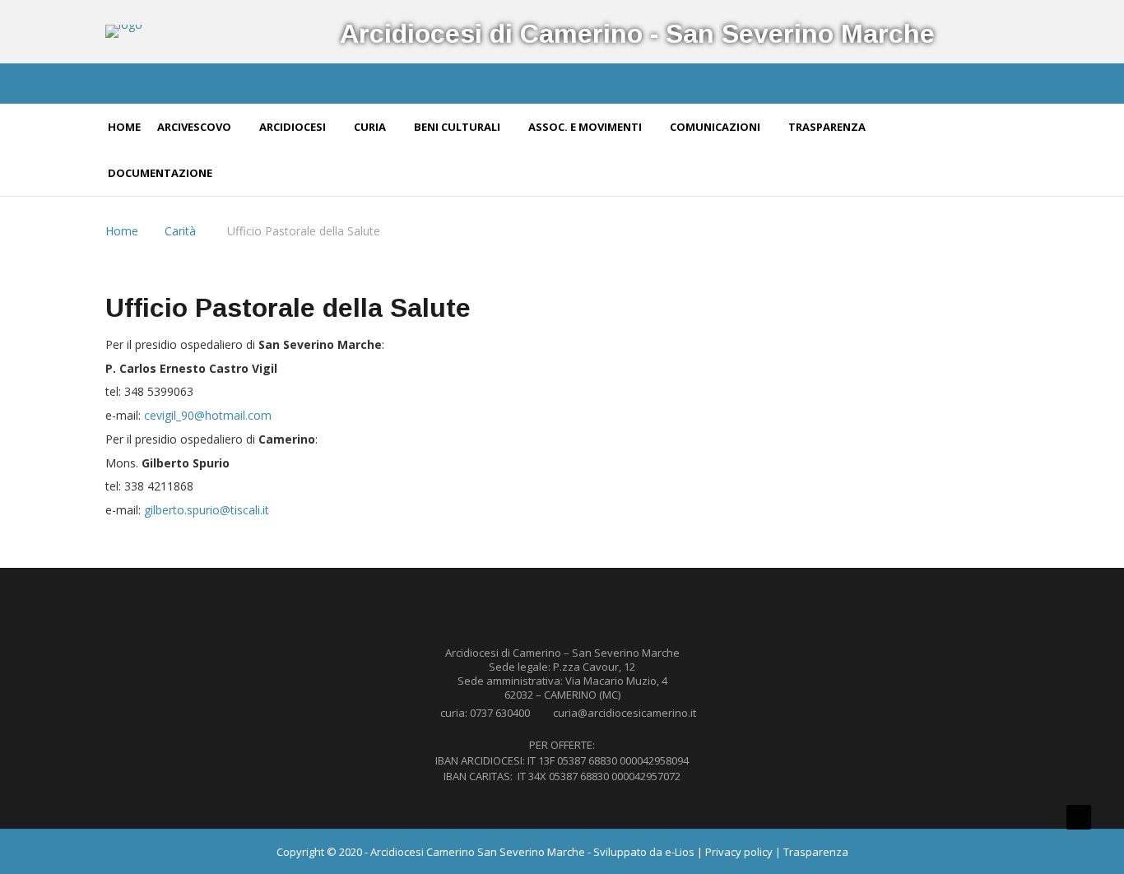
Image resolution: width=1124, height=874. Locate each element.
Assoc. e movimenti (586, 126)
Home (124, 126)
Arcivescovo (195, 126)
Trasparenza (828, 126)
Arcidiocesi (293, 126)
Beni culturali (458, 126)
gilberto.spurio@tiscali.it (206, 510)
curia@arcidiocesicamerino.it (624, 712)
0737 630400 (500, 712)
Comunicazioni (716, 126)
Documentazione (161, 172)
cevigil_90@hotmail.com (208, 415)
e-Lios (679, 851)
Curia (371, 126)
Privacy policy (739, 851)
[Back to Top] (1078, 817)
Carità (180, 231)
